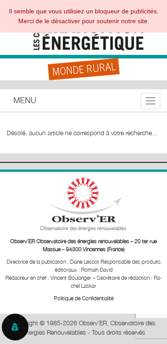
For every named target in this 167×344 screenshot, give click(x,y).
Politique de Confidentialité (84, 298)
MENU (24, 100)
